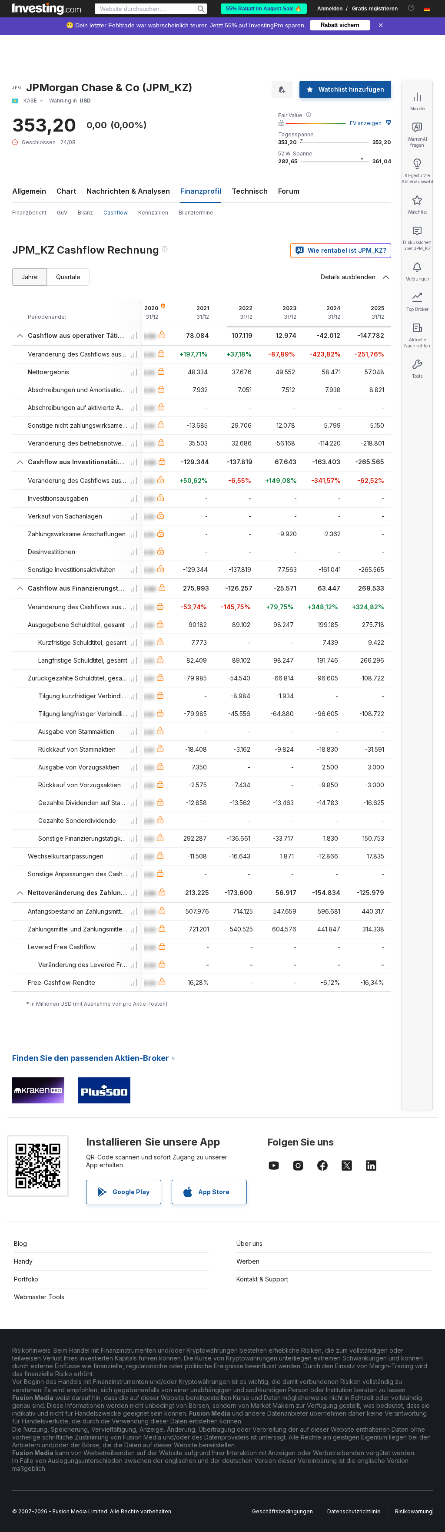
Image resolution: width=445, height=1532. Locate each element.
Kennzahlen (153, 212)
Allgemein (29, 191)
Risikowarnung (413, 1511)
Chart (66, 191)
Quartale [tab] (68, 277)
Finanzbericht (29, 212)
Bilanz (85, 212)
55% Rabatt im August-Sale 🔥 (264, 9)
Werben (247, 1261)
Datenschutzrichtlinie (354, 1511)
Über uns (249, 1243)
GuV (62, 212)
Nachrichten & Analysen (128, 191)
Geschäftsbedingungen (282, 1511)
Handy (23, 1261)
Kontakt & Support (262, 1279)
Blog (20, 1243)
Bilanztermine (196, 212)
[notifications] (411, 8)
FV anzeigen (366, 123)
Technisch (250, 191)
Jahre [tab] (29, 277)
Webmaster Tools (39, 1297)
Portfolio (26, 1279)
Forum (288, 191)
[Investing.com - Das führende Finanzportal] (46, 9)
